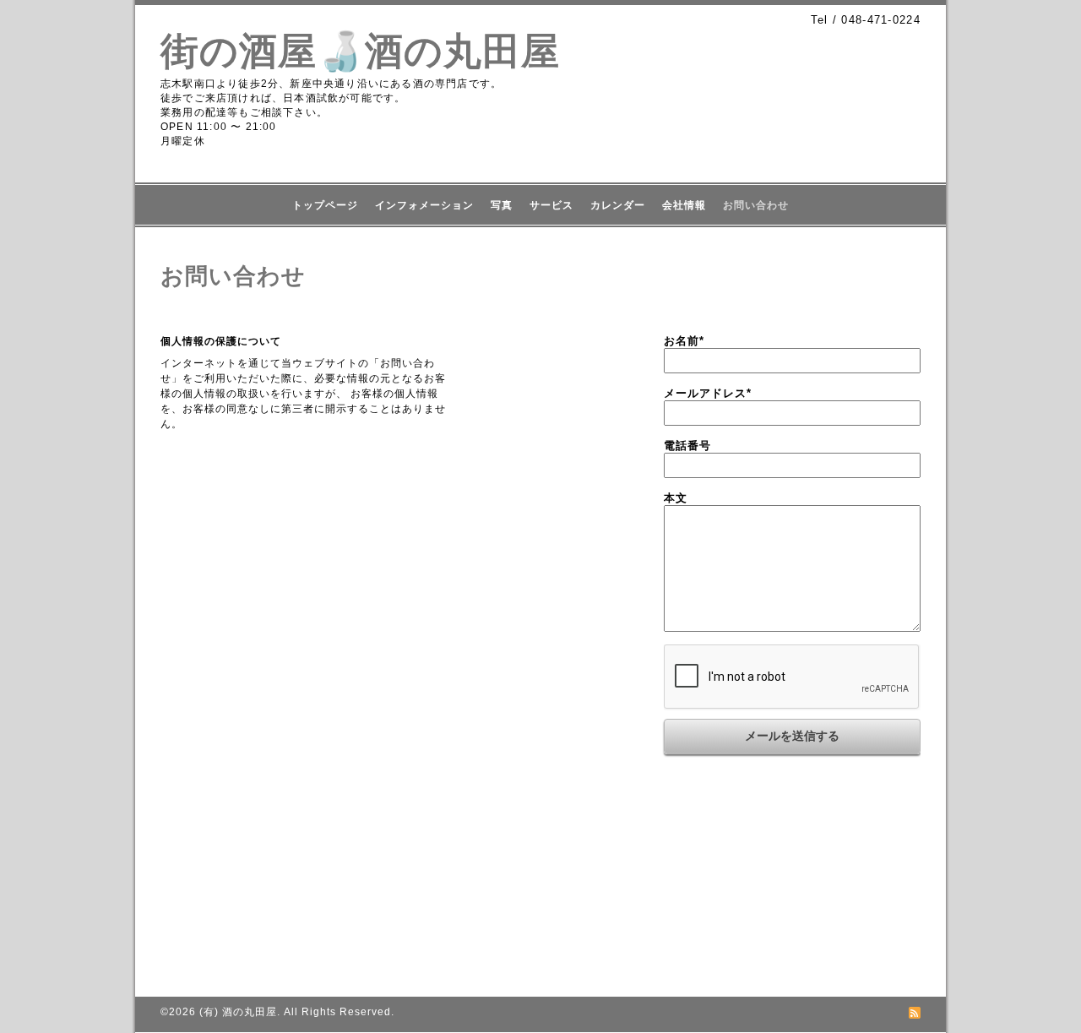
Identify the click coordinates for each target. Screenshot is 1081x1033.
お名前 (684, 340)
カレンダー (617, 205)
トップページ (325, 205)
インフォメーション (424, 205)
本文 (675, 498)
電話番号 (687, 445)
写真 (502, 205)
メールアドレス (708, 393)
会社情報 (684, 205)
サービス (551, 205)
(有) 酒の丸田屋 (238, 1012)
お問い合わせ (756, 205)
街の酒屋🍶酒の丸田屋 (360, 51)
